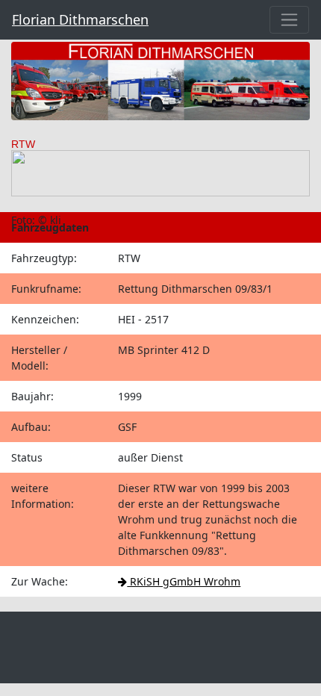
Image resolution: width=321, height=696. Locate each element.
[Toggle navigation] (289, 20)
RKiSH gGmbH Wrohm (183, 581)
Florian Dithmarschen (80, 19)
